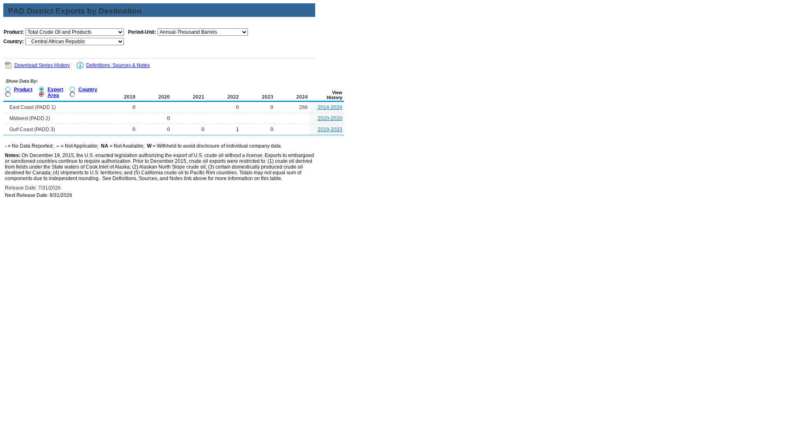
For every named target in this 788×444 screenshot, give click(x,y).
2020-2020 (330, 118)
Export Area (55, 92)
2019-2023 (330, 129)
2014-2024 (330, 107)
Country (87, 89)
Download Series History (42, 65)
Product (23, 89)
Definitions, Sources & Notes (118, 65)
